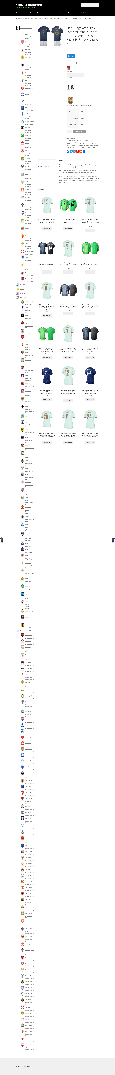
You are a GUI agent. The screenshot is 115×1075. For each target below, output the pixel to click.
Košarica (32, 13)
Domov (18, 13)
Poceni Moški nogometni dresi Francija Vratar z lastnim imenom (82, 145)
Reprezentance (25, 18)
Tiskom (70, 71)
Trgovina (24, 13)
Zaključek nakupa (49, 13)
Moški (87, 140)
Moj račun (39, 13)
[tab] (47, 162)
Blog (69, 13)
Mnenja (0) (40, 171)
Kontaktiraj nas (61, 13)
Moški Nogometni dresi (76, 142)
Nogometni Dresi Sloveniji (89, 144)
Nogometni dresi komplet (29, 4)
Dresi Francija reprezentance (37, 18)
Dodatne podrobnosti (43, 166)
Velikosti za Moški (71, 61)
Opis (39, 162)
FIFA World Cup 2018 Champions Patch (81, 105)
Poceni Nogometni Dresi (72, 147)
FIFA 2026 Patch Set (76, 92)
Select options (46, 228)
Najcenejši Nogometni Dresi (76, 144)
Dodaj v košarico (79, 131)
